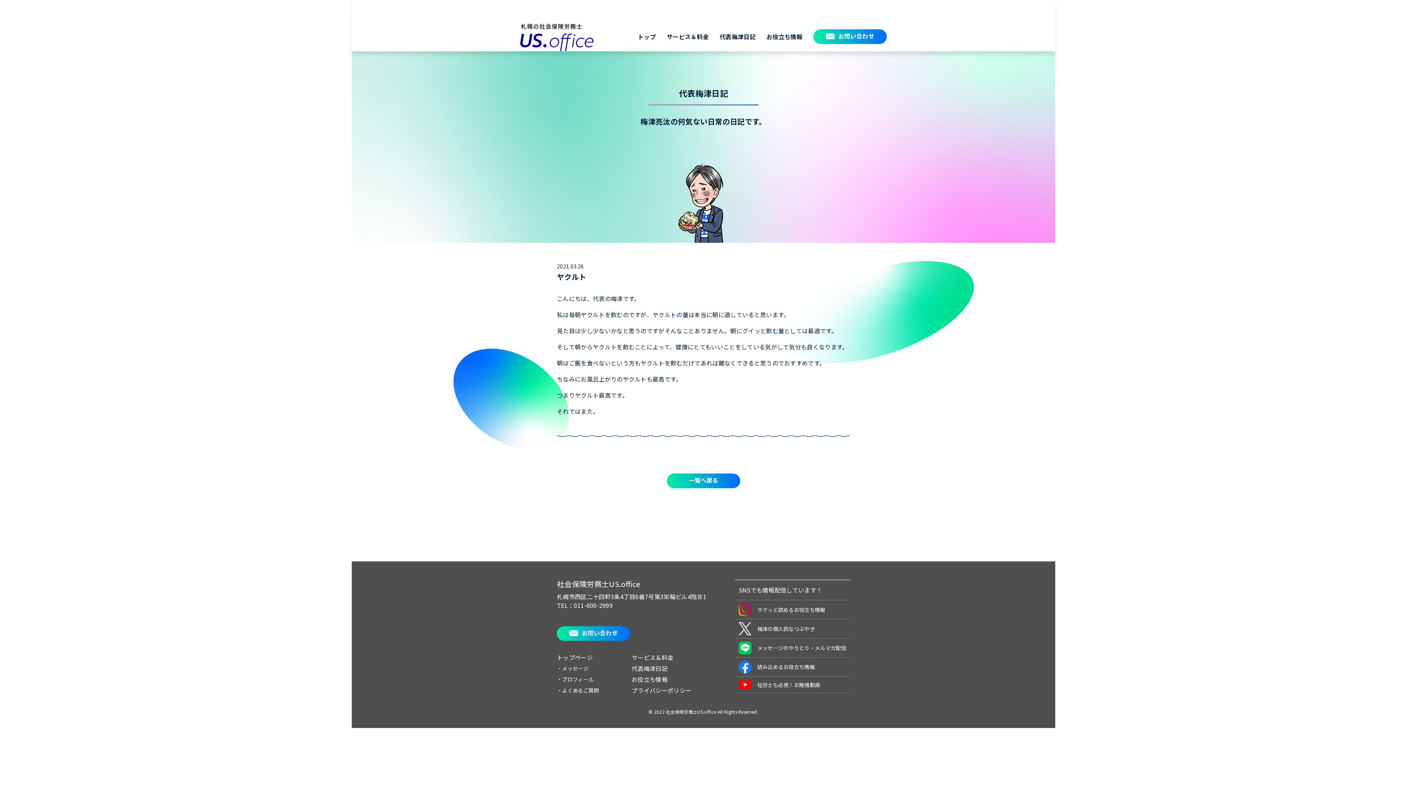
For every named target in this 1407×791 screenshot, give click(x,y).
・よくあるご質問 (578, 690)
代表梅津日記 (738, 36)
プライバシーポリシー (661, 690)
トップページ (575, 657)
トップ (647, 36)
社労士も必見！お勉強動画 (788, 684)
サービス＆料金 (688, 36)
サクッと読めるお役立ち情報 (791, 609)
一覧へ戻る (703, 480)
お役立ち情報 (784, 36)
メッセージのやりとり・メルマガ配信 (801, 647)
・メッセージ (572, 668)
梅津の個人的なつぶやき (786, 628)
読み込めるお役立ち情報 (786, 667)
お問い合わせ (856, 35)
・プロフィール (575, 679)
